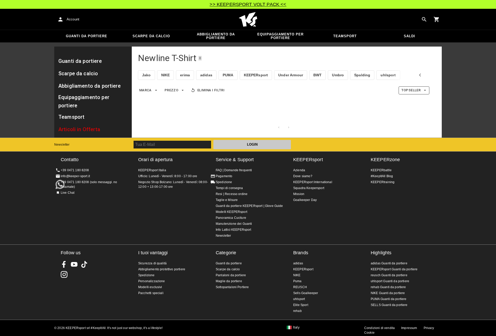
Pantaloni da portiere (231, 275)
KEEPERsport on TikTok (84, 264)
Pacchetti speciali (151, 293)
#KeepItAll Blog (382, 176)
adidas (206, 75)
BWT (317, 75)
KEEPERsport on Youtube (74, 264)
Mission (298, 194)
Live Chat (67, 193)
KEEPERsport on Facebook (64, 264)
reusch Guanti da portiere (389, 275)
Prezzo (171, 90)
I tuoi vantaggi (153, 252)
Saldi (409, 36)
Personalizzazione (151, 281)
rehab (297, 311)
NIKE (165, 75)
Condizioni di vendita (379, 328)
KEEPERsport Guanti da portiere (394, 269)
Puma (297, 281)
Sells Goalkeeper (305, 293)
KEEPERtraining (382, 182)
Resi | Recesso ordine (231, 194)
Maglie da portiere (229, 281)
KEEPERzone (385, 159)
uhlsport (388, 75)
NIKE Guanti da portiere (388, 293)
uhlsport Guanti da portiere (390, 281)
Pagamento (224, 176)
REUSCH (300, 287)
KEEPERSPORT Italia (248, 19)
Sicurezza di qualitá (152, 263)
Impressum (409, 328)
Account (73, 19)
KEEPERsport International (312, 182)
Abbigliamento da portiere (216, 36)
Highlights (381, 252)
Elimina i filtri (210, 90)
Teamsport (345, 36)
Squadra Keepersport (308, 188)
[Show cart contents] (436, 19)
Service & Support (235, 159)
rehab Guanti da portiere (388, 287)
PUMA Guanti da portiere (388, 299)
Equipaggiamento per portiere (280, 36)
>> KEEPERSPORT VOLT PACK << (248, 4)
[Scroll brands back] (420, 75)
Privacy (429, 328)
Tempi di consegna (229, 188)
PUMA (228, 75)
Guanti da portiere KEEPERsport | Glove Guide (249, 206)
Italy (296, 327)
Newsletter (62, 144)
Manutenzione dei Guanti (234, 224)
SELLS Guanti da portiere (389, 305)
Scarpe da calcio (151, 36)
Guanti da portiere (86, 36)
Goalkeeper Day (305, 200)
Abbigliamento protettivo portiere (161, 269)
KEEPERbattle (381, 170)
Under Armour (290, 75)
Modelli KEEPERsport (231, 212)
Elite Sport (300, 305)
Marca (145, 90)
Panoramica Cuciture (231, 218)
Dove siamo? (302, 176)
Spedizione (224, 182)
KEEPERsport (256, 75)
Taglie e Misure (227, 200)
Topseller (411, 90)
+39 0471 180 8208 (75, 170)
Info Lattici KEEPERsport (233, 230)
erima (185, 75)
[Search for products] (424, 19)
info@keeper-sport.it (75, 176)
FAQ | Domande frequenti (234, 170)
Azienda (299, 170)
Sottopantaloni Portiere (232, 287)
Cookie (369, 332)
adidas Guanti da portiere (389, 263)
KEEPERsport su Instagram (64, 274)
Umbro (338, 75)
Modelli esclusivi (150, 287)
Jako (146, 75)
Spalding (362, 75)
